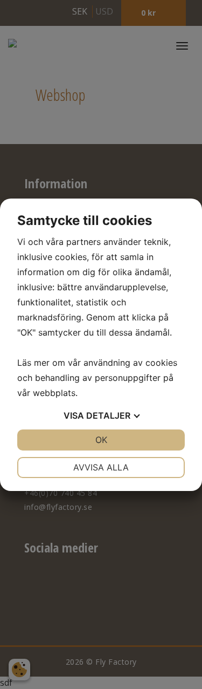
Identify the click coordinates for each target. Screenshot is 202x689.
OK (101, 439)
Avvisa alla (101, 467)
